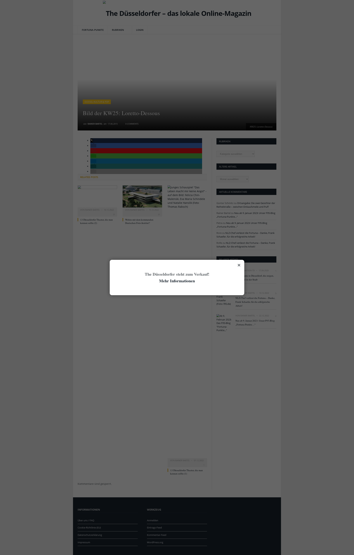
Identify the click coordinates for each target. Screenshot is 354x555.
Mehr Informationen (177, 281)
